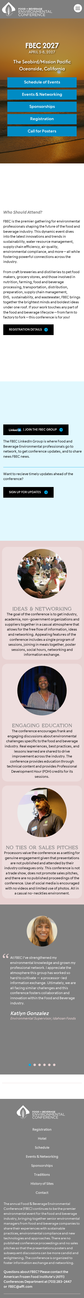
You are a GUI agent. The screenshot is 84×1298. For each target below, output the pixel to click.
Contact (42, 1193)
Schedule (42, 1147)
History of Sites (42, 1184)
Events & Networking (42, 94)
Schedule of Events (42, 82)
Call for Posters (42, 131)
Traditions (42, 1175)
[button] (78, 8)
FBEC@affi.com (20, 1286)
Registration (42, 119)
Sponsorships (42, 106)
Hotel (42, 1138)
